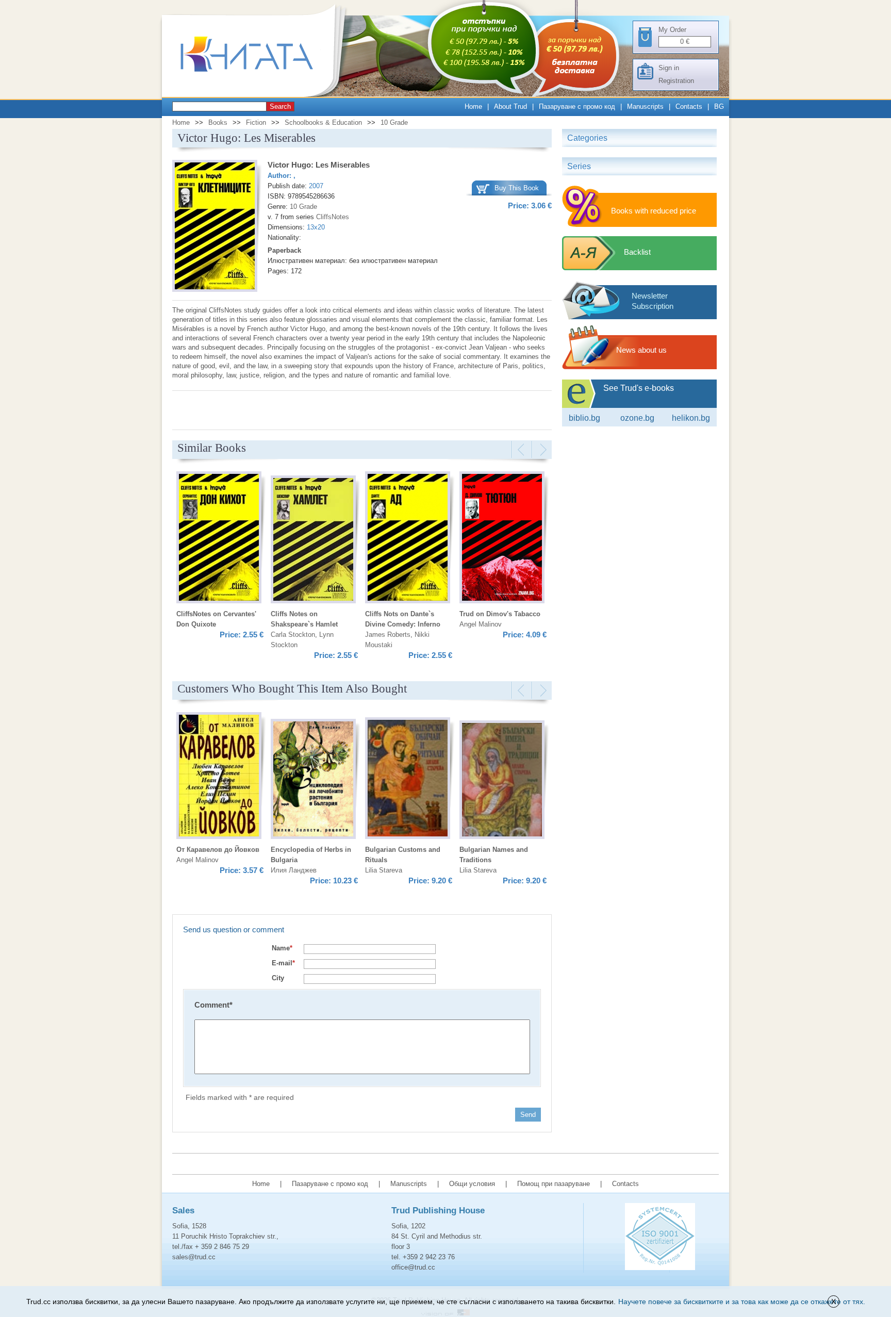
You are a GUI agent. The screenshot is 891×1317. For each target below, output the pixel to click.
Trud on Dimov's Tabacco (499, 614)
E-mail (283, 963)
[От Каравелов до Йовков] (218, 777)
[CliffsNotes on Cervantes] (218, 538)
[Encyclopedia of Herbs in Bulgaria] (313, 780)
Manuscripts (645, 106)
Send (528, 1114)
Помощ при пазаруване (553, 1184)
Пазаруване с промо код (577, 106)
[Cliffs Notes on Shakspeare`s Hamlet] (313, 540)
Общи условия (472, 1184)
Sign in (668, 68)
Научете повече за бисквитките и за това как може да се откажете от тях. (741, 1301)
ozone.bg (637, 418)
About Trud (510, 106)
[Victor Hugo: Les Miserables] (214, 227)
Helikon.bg (691, 418)
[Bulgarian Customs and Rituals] (407, 779)
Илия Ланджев (294, 870)
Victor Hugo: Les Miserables (319, 164)
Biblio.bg (584, 418)
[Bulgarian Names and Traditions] (501, 781)
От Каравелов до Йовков (217, 849)
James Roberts (387, 634)
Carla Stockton (293, 634)
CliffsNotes (332, 217)
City (278, 978)
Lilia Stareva (383, 870)
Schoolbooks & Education (323, 122)
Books (217, 122)
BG (719, 106)
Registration (676, 81)
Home (473, 106)
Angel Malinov (480, 624)
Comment (213, 1004)
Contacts (688, 106)
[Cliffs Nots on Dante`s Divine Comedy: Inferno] (407, 538)
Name (282, 948)
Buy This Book (516, 188)
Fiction (256, 122)
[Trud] (257, 94)
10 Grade (394, 122)
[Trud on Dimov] (501, 538)
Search (280, 106)
